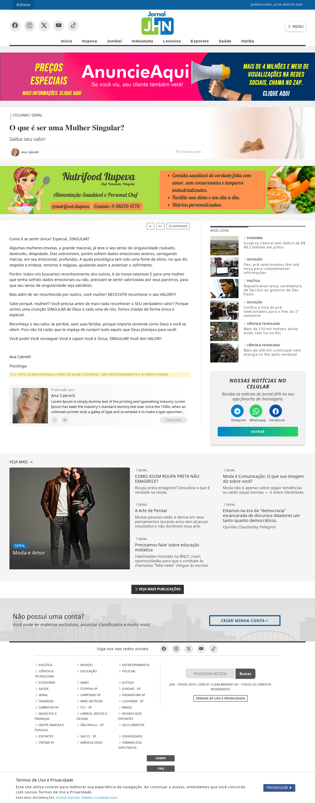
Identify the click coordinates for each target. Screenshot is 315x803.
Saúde (225, 41)
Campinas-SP (90, 695)
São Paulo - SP (92, 725)
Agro (84, 682)
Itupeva (89, 41)
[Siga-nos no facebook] (15, 26)
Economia (46, 682)
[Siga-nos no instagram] (58, 26)
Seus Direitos (132, 725)
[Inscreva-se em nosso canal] (29, 26)
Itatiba (247, 41)
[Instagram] (54, 420)
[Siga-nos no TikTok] (73, 26)
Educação (88, 671)
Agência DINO (91, 742)
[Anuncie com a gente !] (157, 76)
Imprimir (179, 226)
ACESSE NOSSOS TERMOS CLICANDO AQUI (87, 798)
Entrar (25, 4)
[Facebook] (65, 420)
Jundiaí (114, 41)
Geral (43, 695)
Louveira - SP (132, 701)
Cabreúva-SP (48, 707)
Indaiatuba (142, 41)
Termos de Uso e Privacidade (220, 698)
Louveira (172, 41)
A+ (160, 226)
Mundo (86, 665)
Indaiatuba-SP (133, 695)
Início (66, 41)
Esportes (200, 41)
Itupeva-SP (89, 689)
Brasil (126, 707)
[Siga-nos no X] (44, 26)
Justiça (127, 682)
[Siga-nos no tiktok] (213, 648)
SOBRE (161, 758)
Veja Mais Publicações (159, 589)
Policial (128, 671)
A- (150, 226)
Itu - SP (86, 707)
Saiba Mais (173, 420)
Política (45, 665)
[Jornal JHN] (157, 23)
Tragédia (45, 701)
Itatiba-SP (46, 742)
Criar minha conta (243, 620)
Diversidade (131, 736)
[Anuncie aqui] (157, 189)
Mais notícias (91, 701)
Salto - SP (88, 736)
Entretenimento (135, 665)
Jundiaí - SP (131, 689)
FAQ (161, 768)
